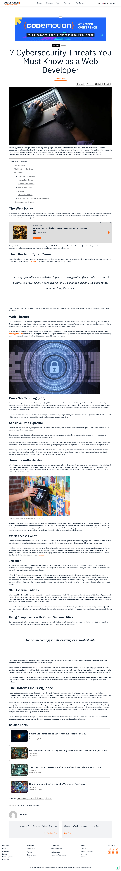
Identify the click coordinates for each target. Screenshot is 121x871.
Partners (4, 854)
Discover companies (56, 848)
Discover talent (31, 855)
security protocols (16, 334)
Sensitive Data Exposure (26, 180)
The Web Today (19, 165)
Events (4, 848)
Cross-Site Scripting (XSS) (26, 176)
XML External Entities (25, 195)
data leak (33, 261)
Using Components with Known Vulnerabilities (34, 198)
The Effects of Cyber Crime (23, 169)
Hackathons (5, 859)
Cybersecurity (61, 79)
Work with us (84, 854)
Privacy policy (75, 867)
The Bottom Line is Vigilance (24, 202)
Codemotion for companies (58, 855)
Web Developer (34, 805)
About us (83, 848)
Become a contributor (87, 851)
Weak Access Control (25, 187)
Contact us (84, 857)
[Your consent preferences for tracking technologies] (117, 867)
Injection (21, 191)
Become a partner (7, 857)
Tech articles (31, 848)
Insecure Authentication (26, 184)
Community (5, 851)
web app (41, 555)
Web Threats (18, 173)
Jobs (28, 858)
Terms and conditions (85, 867)
